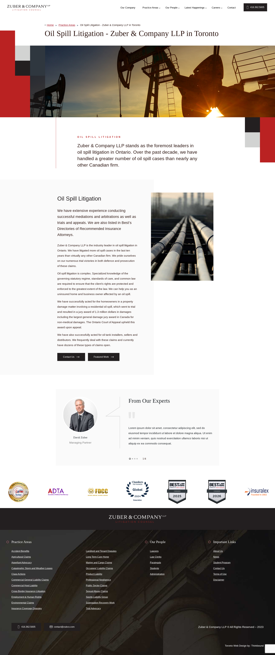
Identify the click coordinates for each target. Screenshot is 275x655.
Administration (157, 574)
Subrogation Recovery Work (100, 603)
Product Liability (94, 574)
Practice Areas (150, 7)
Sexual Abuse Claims (97, 591)
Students (154, 568)
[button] (130, 459)
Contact (231, 7)
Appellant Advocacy (21, 562)
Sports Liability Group (97, 597)
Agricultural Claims (21, 557)
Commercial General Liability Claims (30, 580)
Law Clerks (155, 557)
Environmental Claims (22, 603)
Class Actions (18, 574)
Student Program (221, 562)
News (216, 557)
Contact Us (219, 568)
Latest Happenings (195, 7)
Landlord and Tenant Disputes (101, 551)
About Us (218, 551)
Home (50, 25)
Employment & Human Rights (26, 597)
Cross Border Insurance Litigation (28, 591)
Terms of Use (220, 574)
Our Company (127, 7)
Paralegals (155, 562)
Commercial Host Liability (24, 585)
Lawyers (154, 551)
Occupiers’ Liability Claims (99, 568)
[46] (28, 7)
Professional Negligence (98, 580)
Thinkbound (257, 645)
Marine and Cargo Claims (99, 562)
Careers (216, 7)
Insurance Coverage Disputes (26, 608)
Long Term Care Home (97, 557)
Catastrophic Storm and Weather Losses (31, 568)
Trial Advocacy (93, 608)
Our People (171, 7)
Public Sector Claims (96, 585)
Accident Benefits (20, 551)
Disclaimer (218, 580)
